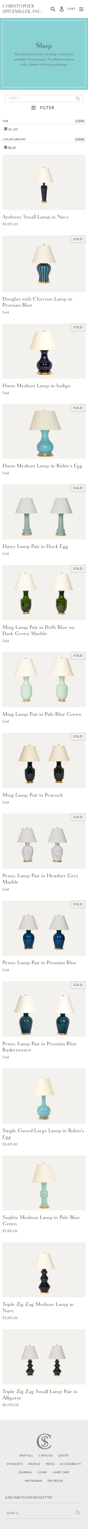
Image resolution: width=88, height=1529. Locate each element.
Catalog (46, 1455)
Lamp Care (61, 1472)
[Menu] (81, 9)
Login (42, 1472)
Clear (80, 121)
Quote (63, 1455)
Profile (34, 1464)
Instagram (33, 1480)
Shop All (26, 1455)
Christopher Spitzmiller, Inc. (22, 9)
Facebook (55, 1480)
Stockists (15, 1464)
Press (50, 1464)
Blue (12, 148)
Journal (25, 1472)
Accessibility (70, 1464)
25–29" (13, 130)
